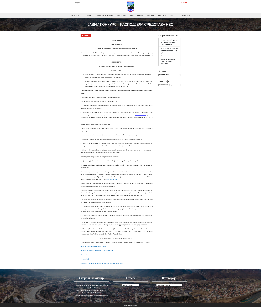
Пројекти (162, 15)
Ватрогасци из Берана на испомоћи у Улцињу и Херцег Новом (169, 42)
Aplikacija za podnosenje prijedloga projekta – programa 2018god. (102, 263)
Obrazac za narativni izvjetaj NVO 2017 (93, 246)
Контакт (173, 15)
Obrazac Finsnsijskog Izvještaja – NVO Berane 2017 (97, 250)
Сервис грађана (136, 15)
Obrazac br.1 (85, 259)
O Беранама (87, 15)
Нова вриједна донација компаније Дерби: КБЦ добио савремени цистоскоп (169, 52)
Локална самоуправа (104, 15)
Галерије (150, 15)
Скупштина (121, 15)
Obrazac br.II (85, 255)
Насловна (75, 15)
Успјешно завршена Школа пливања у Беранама (168, 61)
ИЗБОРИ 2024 (185, 15)
